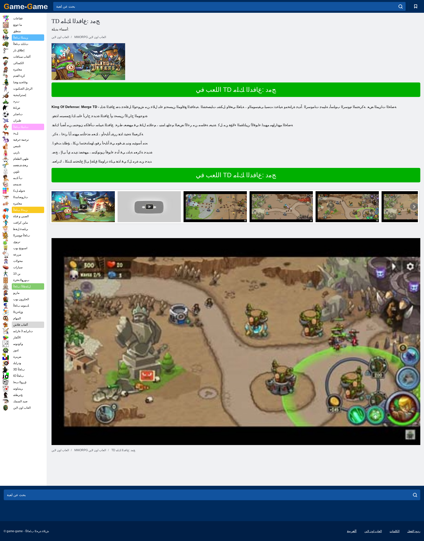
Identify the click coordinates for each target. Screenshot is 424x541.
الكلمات (394, 531)
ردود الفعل (413, 531)
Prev (58, 207)
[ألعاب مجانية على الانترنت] (26, 6)
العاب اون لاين (373, 531)
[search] (400, 6)
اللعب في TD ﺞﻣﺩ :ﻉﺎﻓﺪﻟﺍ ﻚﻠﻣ (236, 89)
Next (414, 207)
